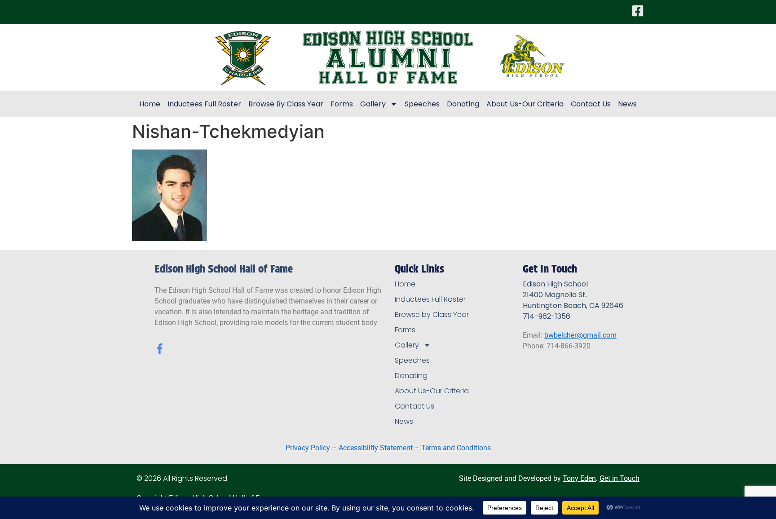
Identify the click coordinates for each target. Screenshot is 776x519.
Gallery (373, 104)
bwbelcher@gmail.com (580, 335)
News (627, 104)
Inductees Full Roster (204, 104)
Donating (463, 104)
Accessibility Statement (376, 448)
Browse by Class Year (285, 104)
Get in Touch (619, 478)
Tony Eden (579, 478)
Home (149, 104)
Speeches (422, 104)
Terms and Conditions (456, 448)
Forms (342, 104)
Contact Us (591, 104)
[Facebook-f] (159, 348)
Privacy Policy (308, 448)
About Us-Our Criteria (525, 104)
